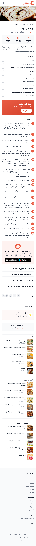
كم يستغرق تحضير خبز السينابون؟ (20, 274)
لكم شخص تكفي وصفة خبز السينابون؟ (19, 286)
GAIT (21, 541)
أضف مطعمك (30, 477)
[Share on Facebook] (18, 295)
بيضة (31, 71)
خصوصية (15, 534)
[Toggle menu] (3, 3)
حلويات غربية (31, 510)
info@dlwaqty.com (26, 518)
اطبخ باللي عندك (30, 486)
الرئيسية (32, 24)
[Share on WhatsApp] (10, 295)
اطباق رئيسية (31, 507)
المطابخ (32, 489)
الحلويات (32, 501)
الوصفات (25, 24)
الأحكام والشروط (22, 534)
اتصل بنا (32, 492)
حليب (28, 60)
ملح (24, 81)
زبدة (24, 64)
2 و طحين (25, 78)
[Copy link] (3, 295)
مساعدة (32, 480)
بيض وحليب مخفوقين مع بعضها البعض (23, 92)
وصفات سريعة (30, 504)
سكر (27, 74)
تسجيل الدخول (21, 328)
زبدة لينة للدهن (30, 95)
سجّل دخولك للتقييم (30, 32)
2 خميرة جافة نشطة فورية (16, 67)
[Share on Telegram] (6, 295)
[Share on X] (14, 295)
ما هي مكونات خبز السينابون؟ (22, 280)
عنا (10, 534)
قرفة (24, 88)
